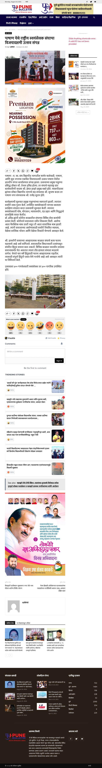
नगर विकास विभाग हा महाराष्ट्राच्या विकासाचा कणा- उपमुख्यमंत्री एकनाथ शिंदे (88, 76)
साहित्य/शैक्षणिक (69, 17)
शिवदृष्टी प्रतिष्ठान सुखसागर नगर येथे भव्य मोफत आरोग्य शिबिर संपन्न (19, 587)
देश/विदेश (32, 17)
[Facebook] (87, 1)
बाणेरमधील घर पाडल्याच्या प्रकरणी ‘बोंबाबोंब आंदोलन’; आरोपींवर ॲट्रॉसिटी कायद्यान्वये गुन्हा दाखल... (25, 709)
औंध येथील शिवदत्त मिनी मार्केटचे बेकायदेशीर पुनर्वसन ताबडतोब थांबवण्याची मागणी (87, 102)
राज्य (51, 17)
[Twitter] (91, 1)
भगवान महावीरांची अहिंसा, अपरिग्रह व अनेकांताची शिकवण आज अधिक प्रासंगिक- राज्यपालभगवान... (57, 707)
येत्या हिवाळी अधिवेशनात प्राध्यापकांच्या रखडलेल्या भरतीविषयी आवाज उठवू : (51, 588)
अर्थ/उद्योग (43, 17)
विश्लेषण (23, 23)
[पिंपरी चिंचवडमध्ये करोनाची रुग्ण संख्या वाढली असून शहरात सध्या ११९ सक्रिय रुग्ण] (42, 694)
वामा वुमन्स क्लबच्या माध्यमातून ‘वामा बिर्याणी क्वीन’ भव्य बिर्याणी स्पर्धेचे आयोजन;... (25, 696)
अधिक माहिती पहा (82, 112)
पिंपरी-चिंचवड (12, 23)
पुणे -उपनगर (83, 17)
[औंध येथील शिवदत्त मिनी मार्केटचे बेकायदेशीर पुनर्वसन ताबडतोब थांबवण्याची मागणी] (74, 102)
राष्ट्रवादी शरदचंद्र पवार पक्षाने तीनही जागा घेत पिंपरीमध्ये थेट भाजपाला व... (88, 64)
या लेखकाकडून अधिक (23, 623)
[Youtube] (95, 1)
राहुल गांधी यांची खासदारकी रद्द (57, 682)
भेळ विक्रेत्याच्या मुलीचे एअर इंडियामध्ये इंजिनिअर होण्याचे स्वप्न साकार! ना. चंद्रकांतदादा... (24, 684)
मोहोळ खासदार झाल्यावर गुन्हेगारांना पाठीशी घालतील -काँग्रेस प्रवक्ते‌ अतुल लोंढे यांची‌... (87, 89)
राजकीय (22, 17)
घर (5, 30)
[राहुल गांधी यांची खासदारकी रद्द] (42, 684)
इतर (30, 23)
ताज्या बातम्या (11, 17)
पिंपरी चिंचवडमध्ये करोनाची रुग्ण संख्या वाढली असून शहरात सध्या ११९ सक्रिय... (56, 694)
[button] (94, 17)
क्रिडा (58, 17)
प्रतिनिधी (12, 47)
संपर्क (27, 2)
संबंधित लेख (10, 623)
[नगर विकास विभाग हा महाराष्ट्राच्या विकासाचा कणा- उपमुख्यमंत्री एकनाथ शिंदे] (74, 76)
